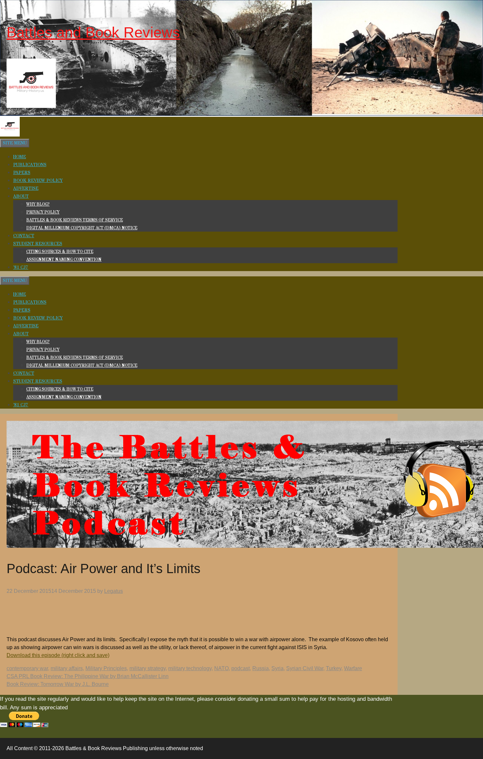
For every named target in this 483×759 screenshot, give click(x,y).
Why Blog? (38, 204)
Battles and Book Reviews (93, 32)
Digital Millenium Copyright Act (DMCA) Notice (81, 228)
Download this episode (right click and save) (58, 655)
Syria (277, 668)
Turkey (333, 668)
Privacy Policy (42, 212)
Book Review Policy (38, 180)
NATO (221, 668)
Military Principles (106, 668)
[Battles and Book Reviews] (10, 135)
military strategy (147, 668)
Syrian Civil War (304, 668)
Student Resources (37, 243)
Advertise (25, 188)
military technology (190, 668)
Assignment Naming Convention (64, 260)
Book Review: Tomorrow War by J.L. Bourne (58, 684)
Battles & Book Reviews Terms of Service (74, 220)
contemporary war (27, 668)
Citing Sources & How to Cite (59, 252)
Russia (260, 668)
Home (19, 157)
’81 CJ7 (20, 267)
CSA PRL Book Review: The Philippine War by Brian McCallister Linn (88, 676)
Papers (21, 172)
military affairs (67, 668)
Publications (29, 165)
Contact (23, 236)
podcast (240, 668)
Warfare (353, 668)
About (21, 196)
